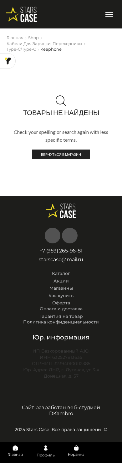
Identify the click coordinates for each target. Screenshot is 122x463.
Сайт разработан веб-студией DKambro (61, 410)
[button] (109, 14)
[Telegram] (70, 235)
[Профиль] (46, 448)
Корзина (76, 454)
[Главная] (15, 448)
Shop (33, 37)
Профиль (46, 455)
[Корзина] (76, 448)
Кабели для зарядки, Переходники (44, 43)
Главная (15, 37)
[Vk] (52, 235)
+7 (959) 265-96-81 (60, 251)
